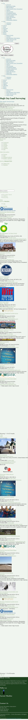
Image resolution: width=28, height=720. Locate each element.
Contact (8, 36)
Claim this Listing (4, 152)
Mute (12, 101)
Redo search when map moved (10, 386)
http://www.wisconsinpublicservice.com (10, 480)
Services (5, 28)
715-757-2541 (10, 216)
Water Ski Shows (10, 17)
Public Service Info (11, 39)
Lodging (8, 24)
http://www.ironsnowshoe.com (8, 597)
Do (4, 3)
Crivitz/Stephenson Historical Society (10, 536)
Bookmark (3, 138)
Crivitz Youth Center (5, 518)
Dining (5, 25)
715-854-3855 (10, 523)
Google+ (5, 145)
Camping (8, 23)
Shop (4, 27)
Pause (4, 101)
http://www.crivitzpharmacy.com (9, 282)
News (4, 32)
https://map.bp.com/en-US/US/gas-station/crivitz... (13, 239)
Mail (4, 149)
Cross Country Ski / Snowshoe (14, 9)
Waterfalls (9, 18)
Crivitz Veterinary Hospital (7, 364)
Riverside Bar (3, 455)
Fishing (8, 10)
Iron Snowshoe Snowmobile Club (9, 591)
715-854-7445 (10, 383)
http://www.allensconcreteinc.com (9, 347)
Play (1, 101)
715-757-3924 (10, 577)
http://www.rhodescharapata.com (9, 319)
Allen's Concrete (4, 342)
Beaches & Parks (10, 6)
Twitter (5, 144)
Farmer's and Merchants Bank (8, 378)
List (1, 206)
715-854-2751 (10, 368)
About (4, 34)
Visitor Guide (9, 41)
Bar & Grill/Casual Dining (6, 456)
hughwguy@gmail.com (6, 108)
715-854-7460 (10, 317)
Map (4, 156)
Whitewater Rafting (11, 20)
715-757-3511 (9, 334)
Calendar (5, 31)
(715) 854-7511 (11, 107)
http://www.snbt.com (6, 217)
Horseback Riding (11, 13)
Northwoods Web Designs (14, 718)
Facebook (5, 142)
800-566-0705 (11, 306)
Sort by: (6, 161)
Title (4, 203)
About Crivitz (9, 35)
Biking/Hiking (10, 7)
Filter (1, 200)
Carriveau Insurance (5, 252)
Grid (3, 206)
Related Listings (7, 157)
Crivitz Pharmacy (4, 276)
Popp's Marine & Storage (6, 329)
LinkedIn (5, 148)
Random (5, 165)
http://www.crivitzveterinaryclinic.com (10, 370)
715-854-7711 (10, 257)
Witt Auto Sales (4, 302)
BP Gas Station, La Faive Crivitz (8, 233)
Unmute (8, 101)
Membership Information (13, 38)
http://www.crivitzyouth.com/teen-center (11, 524)
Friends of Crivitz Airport (6, 573)
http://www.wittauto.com (7, 307)
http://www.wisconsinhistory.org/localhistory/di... (13, 541)
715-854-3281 (10, 460)
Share (1, 140)
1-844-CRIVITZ (4, 710)
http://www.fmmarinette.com (8, 384)
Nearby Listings (7, 158)
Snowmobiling (10, 16)
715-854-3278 (10, 540)
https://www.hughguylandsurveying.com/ (11, 110)
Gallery (5, 29)
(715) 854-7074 (12, 237)
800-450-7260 (12, 478)
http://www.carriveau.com (7, 259)
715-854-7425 (10, 281)
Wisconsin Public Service (6, 474)
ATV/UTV (8, 4)
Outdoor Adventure (11, 14)
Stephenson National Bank (7, 212)
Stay (4, 21)
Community (8, 520)
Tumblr (5, 146)
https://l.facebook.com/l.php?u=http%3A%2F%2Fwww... (8, 462)
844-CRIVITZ (10, 596)
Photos (5, 154)
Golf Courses (9, 11)
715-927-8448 (11, 346)
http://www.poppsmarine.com (8, 335)
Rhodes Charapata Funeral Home (9, 313)
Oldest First (6, 163)
